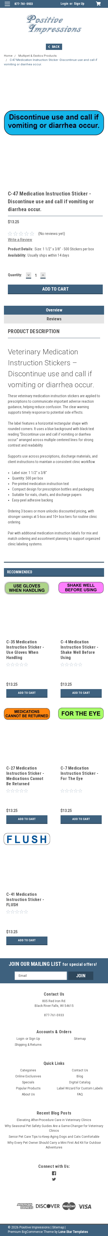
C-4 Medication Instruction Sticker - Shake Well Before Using (79, 649)
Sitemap (80, 1039)
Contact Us (80, 1070)
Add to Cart (27, 693)
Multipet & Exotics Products (37, 55)
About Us (28, 1094)
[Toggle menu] (7, 7)
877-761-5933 (23, 4)
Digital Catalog (79, 1082)
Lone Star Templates (73, 1232)
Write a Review (20, 240)
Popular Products (28, 1088)
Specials (28, 1082)
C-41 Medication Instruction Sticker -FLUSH (25, 899)
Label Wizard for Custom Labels (80, 1088)
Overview (54, 310)
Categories (28, 1070)
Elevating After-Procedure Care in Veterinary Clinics (54, 1120)
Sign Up (79, 3)
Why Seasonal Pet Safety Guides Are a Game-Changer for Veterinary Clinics (54, 1128)
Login (64, 3)
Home (8, 55)
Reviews (54, 318)
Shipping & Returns (28, 1045)
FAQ (80, 1094)
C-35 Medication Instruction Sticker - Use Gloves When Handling (25, 649)
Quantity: (15, 275)
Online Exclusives (28, 1076)
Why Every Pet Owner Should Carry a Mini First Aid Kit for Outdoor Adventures (54, 1145)
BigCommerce (32, 1232)
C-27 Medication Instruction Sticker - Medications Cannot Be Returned (25, 776)
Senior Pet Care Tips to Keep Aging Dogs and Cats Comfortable (54, 1137)
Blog (80, 1076)
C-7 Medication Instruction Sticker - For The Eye (79, 773)
